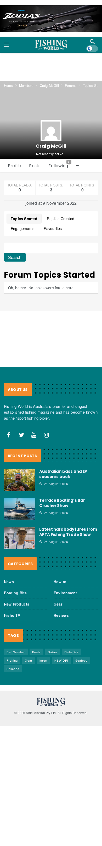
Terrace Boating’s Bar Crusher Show (62, 503)
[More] (77, 165)
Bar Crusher (16, 652)
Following (59, 164)
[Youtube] (34, 435)
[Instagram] (47, 435)
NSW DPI (61, 660)
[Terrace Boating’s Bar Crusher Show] (19, 509)
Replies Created (60, 218)
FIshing (12, 660)
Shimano (13, 669)
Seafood (81, 660)
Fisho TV (12, 615)
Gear (58, 604)
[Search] (92, 41)
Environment (65, 592)
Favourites (53, 228)
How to (60, 581)
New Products (16, 604)
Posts (35, 166)
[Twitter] (21, 435)
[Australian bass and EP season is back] (19, 480)
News (9, 581)
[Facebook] (9, 435)
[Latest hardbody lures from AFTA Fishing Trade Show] (19, 538)
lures (43, 660)
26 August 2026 (56, 483)
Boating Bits (15, 592)
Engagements (22, 228)
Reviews (61, 615)
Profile (14, 166)
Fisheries (71, 652)
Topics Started (24, 218)
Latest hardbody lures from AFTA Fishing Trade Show (68, 532)
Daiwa (52, 652)
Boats (36, 652)
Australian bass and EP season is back (63, 474)
